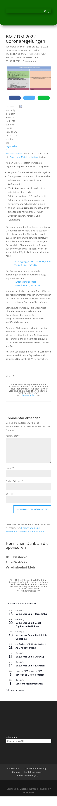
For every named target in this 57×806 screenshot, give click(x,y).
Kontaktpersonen (33, 772)
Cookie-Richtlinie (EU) (27, 775)
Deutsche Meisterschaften (29, 683)
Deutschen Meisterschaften (24, 157)
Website (10, 494)
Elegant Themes (28, 788)
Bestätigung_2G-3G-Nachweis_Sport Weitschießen (32, 263)
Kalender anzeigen (15, 689)
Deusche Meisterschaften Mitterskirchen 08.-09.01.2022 (26, 57)
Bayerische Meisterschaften (30, 674)
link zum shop (29, 395)
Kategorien (11, 737)
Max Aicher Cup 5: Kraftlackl (30, 665)
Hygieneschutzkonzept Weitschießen (25, 283)
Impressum (13, 768)
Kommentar (13, 435)
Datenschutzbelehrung (35, 768)
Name (10, 468)
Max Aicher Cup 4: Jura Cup (30, 656)
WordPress (28, 792)
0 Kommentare (30, 61)
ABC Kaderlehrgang (26, 647)
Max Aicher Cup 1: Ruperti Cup (32, 613)
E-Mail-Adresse (14, 481)
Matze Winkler (17, 46)
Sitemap (16, 772)
